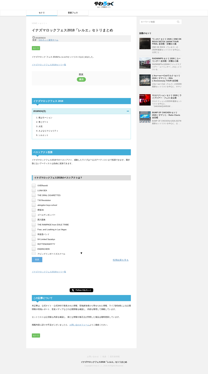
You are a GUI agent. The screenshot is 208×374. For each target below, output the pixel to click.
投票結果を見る (121, 260)
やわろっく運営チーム (48, 40)
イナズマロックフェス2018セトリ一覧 (49, 65)
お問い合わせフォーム (79, 325)
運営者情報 (115, 356)
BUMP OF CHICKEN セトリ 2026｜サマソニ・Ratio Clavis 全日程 (166, 115)
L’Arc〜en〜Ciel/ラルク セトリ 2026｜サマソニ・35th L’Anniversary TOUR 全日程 (166, 78)
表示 (81, 79)
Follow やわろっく (83, 290)
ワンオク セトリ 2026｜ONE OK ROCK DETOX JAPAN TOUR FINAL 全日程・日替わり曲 (166, 41)
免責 (104, 356)
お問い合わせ (93, 356)
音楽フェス (73, 12)
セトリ (42, 12)
